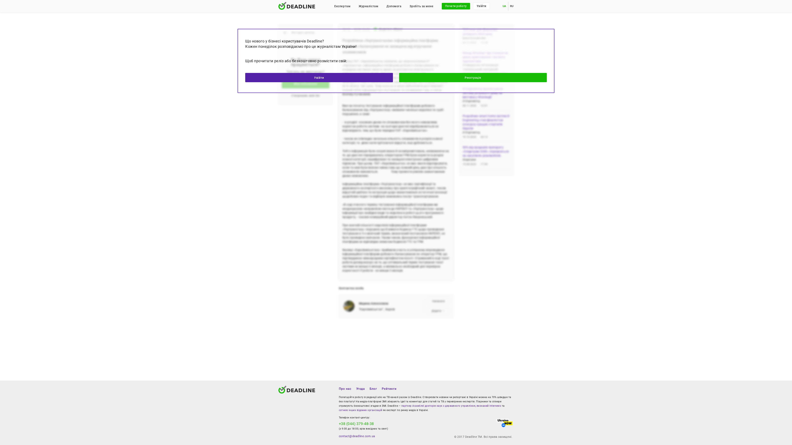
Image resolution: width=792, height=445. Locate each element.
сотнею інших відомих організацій (360, 410)
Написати (438, 301)
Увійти (481, 6)
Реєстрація (473, 77)
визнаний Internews (489, 405)
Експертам (342, 6)
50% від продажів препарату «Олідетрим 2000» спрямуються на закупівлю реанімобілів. (486, 151)
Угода (360, 389)
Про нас (345, 389)
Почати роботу (456, 6)
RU (512, 6)
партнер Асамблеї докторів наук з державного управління (438, 405)
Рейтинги (389, 389)
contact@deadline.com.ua (357, 436)
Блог (373, 389)
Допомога (394, 6)
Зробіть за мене (421, 6)
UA (504, 6)
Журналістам (368, 6)
